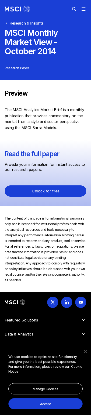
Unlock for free (46, 191)
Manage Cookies (45, 389)
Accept (45, 404)
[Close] (85, 351)
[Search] (74, 9)
